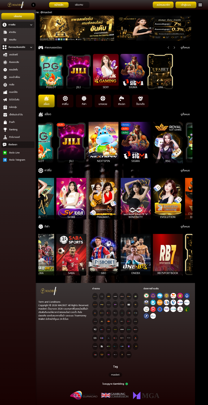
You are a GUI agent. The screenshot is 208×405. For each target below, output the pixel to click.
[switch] (69, 5)
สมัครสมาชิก (163, 5)
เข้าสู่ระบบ (186, 5)
